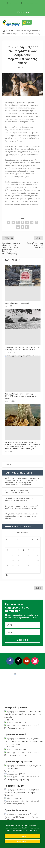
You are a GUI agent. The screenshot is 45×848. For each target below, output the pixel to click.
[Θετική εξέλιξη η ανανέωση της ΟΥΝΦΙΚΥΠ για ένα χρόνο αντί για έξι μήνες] (22, 356)
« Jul (6, 575)
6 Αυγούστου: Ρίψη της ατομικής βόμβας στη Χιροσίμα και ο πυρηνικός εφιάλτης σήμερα (21, 516)
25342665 (22, 749)
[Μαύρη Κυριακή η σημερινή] (22, 275)
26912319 (22, 798)
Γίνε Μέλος (23, 12)
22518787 (10, 720)
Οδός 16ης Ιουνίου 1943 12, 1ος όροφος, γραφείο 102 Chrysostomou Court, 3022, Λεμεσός (23, 741)
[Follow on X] (18, 661)
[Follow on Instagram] (35, 661)
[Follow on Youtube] (26, 661)
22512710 (22, 723)
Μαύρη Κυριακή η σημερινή (17, 303)
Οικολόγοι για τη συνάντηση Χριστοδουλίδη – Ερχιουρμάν (17, 491)
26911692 (10, 795)
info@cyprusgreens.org (30, 3)
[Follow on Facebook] (10, 661)
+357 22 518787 (14, 3)
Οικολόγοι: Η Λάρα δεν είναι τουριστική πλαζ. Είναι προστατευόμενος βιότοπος (21, 507)
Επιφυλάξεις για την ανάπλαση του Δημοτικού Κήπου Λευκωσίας (19, 499)
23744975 (10, 771)
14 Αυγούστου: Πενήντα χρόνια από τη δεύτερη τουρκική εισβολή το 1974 (22, 348)
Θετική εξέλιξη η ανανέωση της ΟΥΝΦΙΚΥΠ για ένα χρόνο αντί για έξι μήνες (21, 396)
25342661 (10, 747)
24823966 (10, 820)
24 (7, 566)
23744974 (22, 774)
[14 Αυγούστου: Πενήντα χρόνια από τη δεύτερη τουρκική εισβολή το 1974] (22, 319)
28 (28, 566)
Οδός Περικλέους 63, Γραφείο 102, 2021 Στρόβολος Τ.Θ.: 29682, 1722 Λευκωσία (23, 714)
